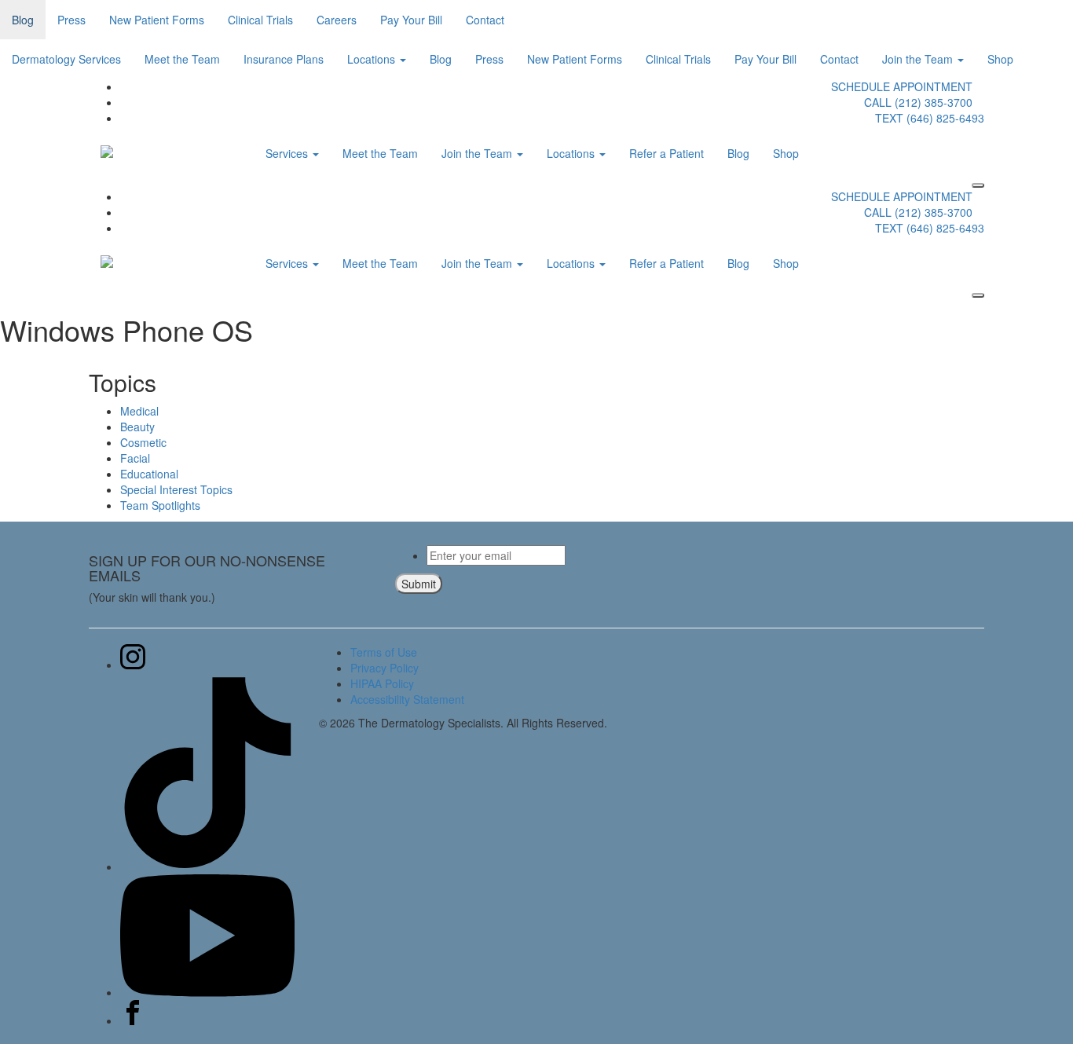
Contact (485, 19)
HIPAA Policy (382, 683)
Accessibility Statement (407, 699)
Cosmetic (143, 442)
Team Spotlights (160, 505)
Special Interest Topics (176, 489)
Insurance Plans (284, 59)
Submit (418, 584)
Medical (139, 411)
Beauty (137, 426)
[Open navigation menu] (978, 185)
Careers (337, 19)
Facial (135, 458)
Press (71, 19)
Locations (372, 59)
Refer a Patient (666, 153)
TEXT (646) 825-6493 (929, 118)
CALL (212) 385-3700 (918, 102)
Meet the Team (182, 59)
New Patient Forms (156, 19)
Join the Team (919, 59)
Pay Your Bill (411, 19)
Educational (149, 474)
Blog (23, 19)
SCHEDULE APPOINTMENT (901, 86)
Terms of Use (383, 652)
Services (288, 153)
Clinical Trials (260, 19)
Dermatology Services (66, 59)
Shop (1000, 59)
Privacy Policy (384, 668)
